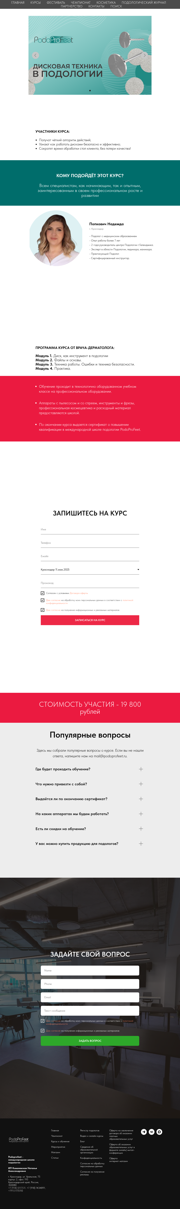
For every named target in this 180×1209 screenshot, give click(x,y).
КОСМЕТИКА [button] (106, 2)
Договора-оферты (79, 1077)
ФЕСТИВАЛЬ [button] (56, 2)
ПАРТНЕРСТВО (71, 6)
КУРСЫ (35, 2)
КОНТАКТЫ (96, 6)
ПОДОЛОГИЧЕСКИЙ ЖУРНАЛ (144, 2)
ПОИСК (116, 6)
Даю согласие (53, 1084)
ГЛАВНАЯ (17, 2)
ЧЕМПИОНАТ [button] (81, 2)
